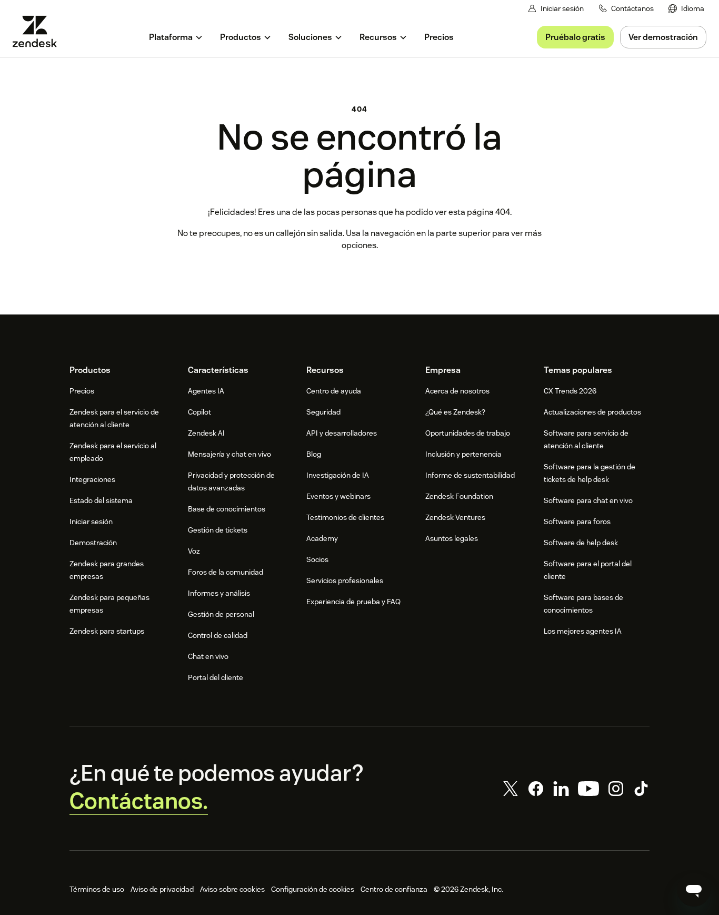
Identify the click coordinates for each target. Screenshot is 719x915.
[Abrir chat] (694, 890)
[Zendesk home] (39, 31)
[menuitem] (686, 8)
